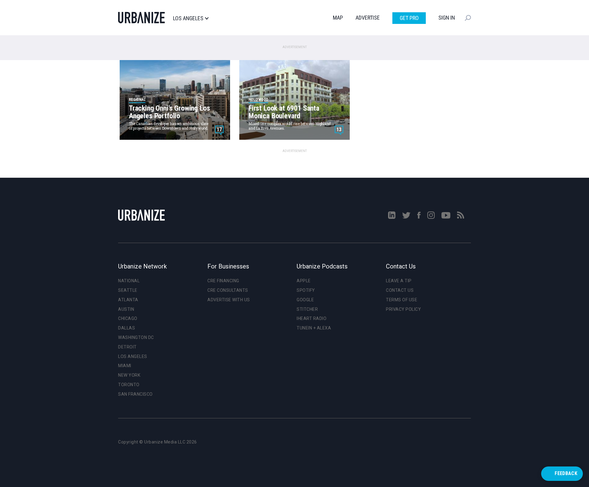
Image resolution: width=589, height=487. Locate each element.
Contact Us (400, 290)
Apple (304, 280)
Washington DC (136, 337)
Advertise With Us (228, 299)
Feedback (566, 473)
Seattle (127, 290)
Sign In (446, 17)
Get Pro (409, 18)
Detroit (127, 346)
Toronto (129, 384)
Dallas (126, 327)
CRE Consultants (227, 290)
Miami (124, 365)
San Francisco (135, 394)
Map (338, 17)
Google (305, 299)
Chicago (127, 318)
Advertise (368, 17)
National (129, 280)
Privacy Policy (403, 309)
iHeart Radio (311, 318)
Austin (126, 309)
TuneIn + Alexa (314, 327)
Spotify (306, 290)
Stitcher (307, 309)
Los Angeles (188, 18)
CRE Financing (223, 280)
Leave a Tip (399, 280)
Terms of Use (401, 299)
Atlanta (128, 299)
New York (129, 375)
